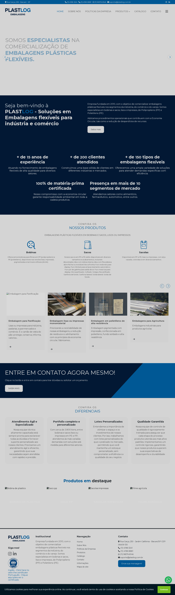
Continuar (164, 590)
